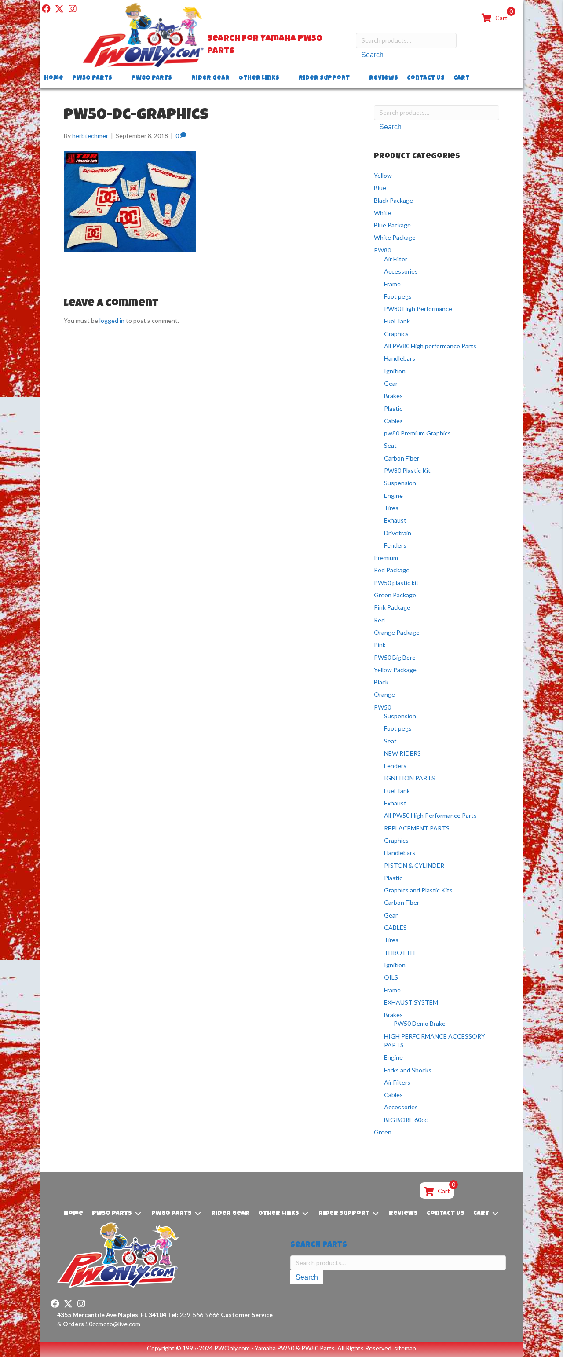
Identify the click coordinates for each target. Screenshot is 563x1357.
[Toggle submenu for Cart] (475, 78)
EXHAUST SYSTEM (411, 1002)
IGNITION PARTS (409, 778)
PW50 (382, 707)
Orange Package (397, 632)
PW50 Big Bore (395, 657)
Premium (386, 557)
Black (381, 682)
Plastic (393, 408)
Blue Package (392, 225)
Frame (392, 284)
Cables (393, 420)
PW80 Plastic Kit (407, 470)
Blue (380, 187)
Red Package (391, 570)
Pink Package (392, 607)
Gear (391, 383)
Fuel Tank (397, 321)
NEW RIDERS (402, 753)
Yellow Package (395, 669)
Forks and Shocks (407, 1070)
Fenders (395, 545)
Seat (390, 445)
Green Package (395, 595)
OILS (391, 977)
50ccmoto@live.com (112, 1324)
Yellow (383, 175)
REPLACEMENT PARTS (417, 828)
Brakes (393, 395)
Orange (384, 694)
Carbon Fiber (401, 458)
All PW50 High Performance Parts (430, 815)
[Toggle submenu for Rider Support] (356, 78)
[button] (46, 8)
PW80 (382, 250)
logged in (111, 320)
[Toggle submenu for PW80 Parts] (178, 78)
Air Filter (395, 259)
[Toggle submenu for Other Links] (285, 78)
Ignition (395, 371)
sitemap (405, 1348)
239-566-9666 (193, 1314)
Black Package (393, 200)
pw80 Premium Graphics (417, 433)
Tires (391, 508)
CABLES (395, 927)
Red (379, 620)
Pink (380, 644)
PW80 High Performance (418, 308)
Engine (393, 495)
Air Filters (397, 1082)
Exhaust (395, 520)
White (382, 212)
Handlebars (399, 358)
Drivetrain (397, 533)
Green (382, 1132)
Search (372, 55)
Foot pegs (398, 296)
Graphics (396, 333)
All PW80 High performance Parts (430, 346)
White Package (395, 237)
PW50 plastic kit (396, 582)
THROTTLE (400, 952)
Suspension (400, 482)
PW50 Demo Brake (420, 1023)
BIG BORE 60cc (406, 1119)
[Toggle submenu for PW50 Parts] (118, 78)
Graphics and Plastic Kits (418, 890)
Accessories (401, 271)
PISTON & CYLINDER (414, 865)
